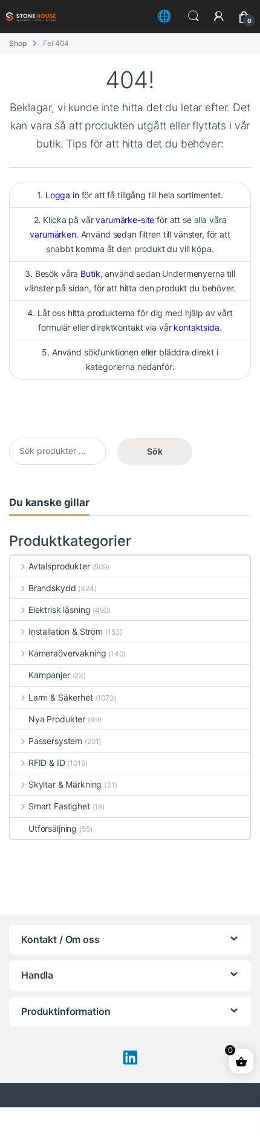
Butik (90, 273)
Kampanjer (49, 675)
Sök (155, 451)
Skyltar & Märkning (65, 784)
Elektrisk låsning (59, 609)
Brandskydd (52, 588)
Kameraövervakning (67, 653)
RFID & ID (46, 762)
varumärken (53, 234)
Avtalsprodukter (59, 566)
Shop (17, 43)
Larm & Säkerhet (60, 697)
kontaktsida (196, 327)
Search (193, 16)
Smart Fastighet (59, 806)
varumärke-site (125, 220)
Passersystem (55, 741)
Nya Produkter (56, 719)
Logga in (62, 195)
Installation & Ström (65, 631)
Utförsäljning (52, 828)
